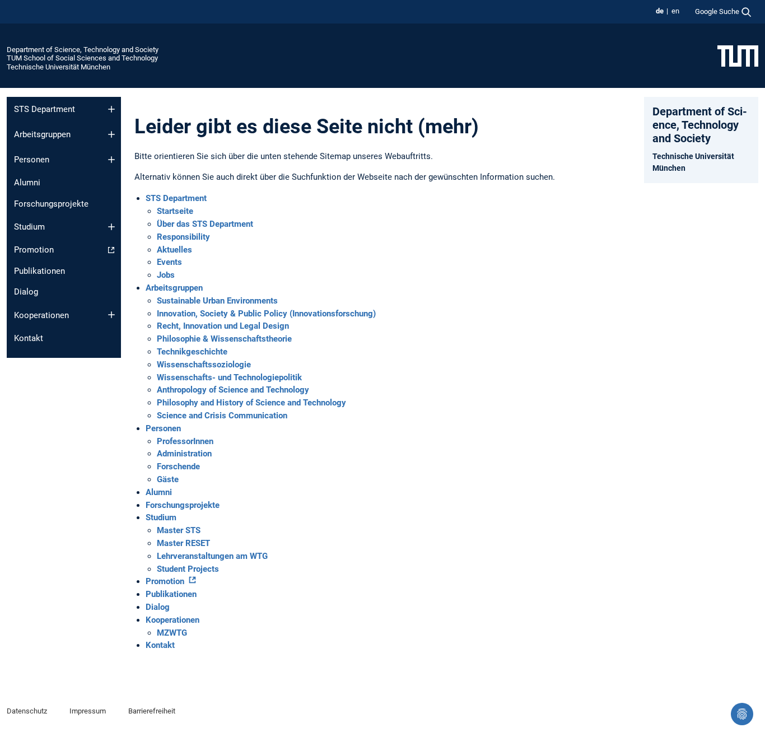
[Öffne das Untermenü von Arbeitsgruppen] (111, 134)
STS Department (44, 109)
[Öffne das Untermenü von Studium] (111, 227)
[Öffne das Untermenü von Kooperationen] (111, 314)
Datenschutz (27, 711)
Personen (31, 160)
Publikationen (39, 271)
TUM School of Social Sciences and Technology (82, 58)
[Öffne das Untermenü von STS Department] (111, 109)
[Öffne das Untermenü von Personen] (111, 159)
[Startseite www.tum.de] (737, 55)
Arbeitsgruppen (42, 134)
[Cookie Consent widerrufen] (742, 714)
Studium (29, 227)
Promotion (34, 250)
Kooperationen (41, 315)
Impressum (87, 711)
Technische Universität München (58, 67)
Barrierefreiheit (151, 711)
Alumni (27, 183)
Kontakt (28, 338)
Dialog (26, 292)
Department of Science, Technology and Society (82, 49)
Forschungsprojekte (51, 204)
